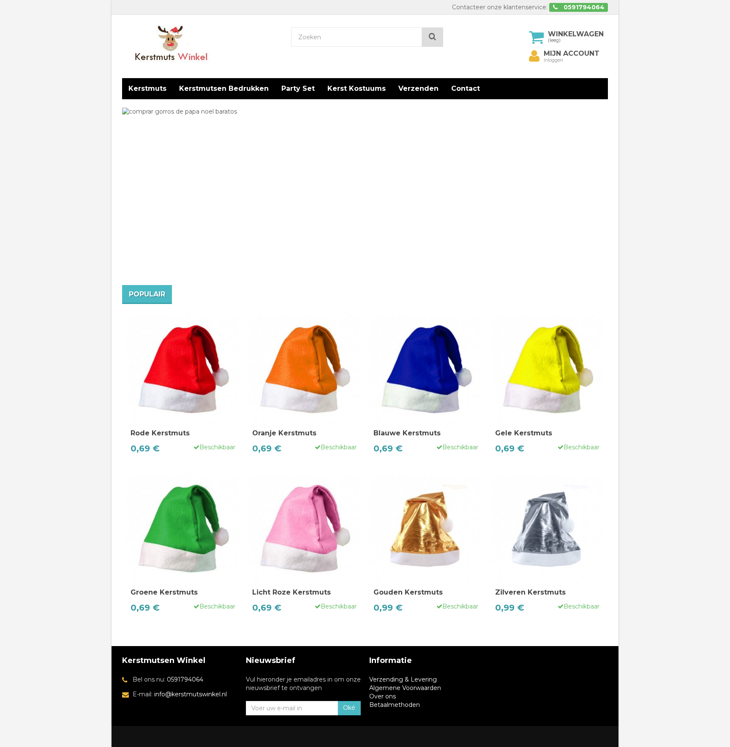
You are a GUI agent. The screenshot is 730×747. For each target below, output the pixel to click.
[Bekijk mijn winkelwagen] (536, 37)
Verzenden (418, 88)
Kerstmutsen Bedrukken (224, 88)
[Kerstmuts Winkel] (200, 44)
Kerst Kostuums (356, 88)
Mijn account (571, 53)
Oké (349, 708)
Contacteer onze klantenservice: (500, 7)
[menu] (534, 56)
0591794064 (185, 679)
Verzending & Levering (403, 679)
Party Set (298, 88)
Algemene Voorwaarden (405, 688)
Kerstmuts (147, 88)
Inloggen (553, 60)
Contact (465, 88)
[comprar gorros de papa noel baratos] (303, 192)
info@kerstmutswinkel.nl (190, 694)
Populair (147, 294)
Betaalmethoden (394, 705)
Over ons (382, 696)
